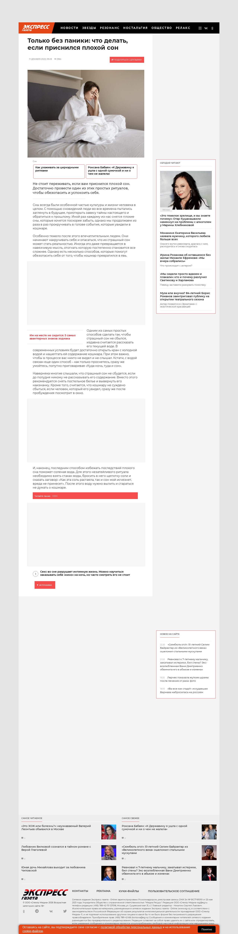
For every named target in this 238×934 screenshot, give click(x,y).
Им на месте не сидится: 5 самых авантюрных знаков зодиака (53, 337)
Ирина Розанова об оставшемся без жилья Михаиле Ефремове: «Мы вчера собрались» (185, 258)
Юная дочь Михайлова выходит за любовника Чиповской (53, 869)
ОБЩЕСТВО (162, 28)
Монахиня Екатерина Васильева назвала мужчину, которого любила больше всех (185, 236)
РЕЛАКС (183, 28)
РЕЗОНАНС (110, 28)
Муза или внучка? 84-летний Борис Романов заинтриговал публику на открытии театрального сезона (185, 296)
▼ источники (44, 585)
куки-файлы (129, 891)
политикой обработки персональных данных (131, 927)
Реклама (103, 891)
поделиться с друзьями (127, 60)
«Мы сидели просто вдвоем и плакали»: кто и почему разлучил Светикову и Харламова (183, 277)
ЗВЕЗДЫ (89, 28)
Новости (70, 28)
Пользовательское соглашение (174, 891)
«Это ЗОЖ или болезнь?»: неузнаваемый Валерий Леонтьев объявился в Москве (56, 828)
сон (54, 496)
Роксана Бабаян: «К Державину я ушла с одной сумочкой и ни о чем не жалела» (111, 170)
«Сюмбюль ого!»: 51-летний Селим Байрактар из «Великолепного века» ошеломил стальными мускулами (155, 849)
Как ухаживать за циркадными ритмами (57, 169)
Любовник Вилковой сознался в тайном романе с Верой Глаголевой (56, 848)
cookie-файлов (32, 931)
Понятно (207, 929)
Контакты (80, 891)
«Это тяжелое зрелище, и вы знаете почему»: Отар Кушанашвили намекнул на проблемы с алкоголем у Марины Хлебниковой (185, 220)
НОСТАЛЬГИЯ (135, 28)
